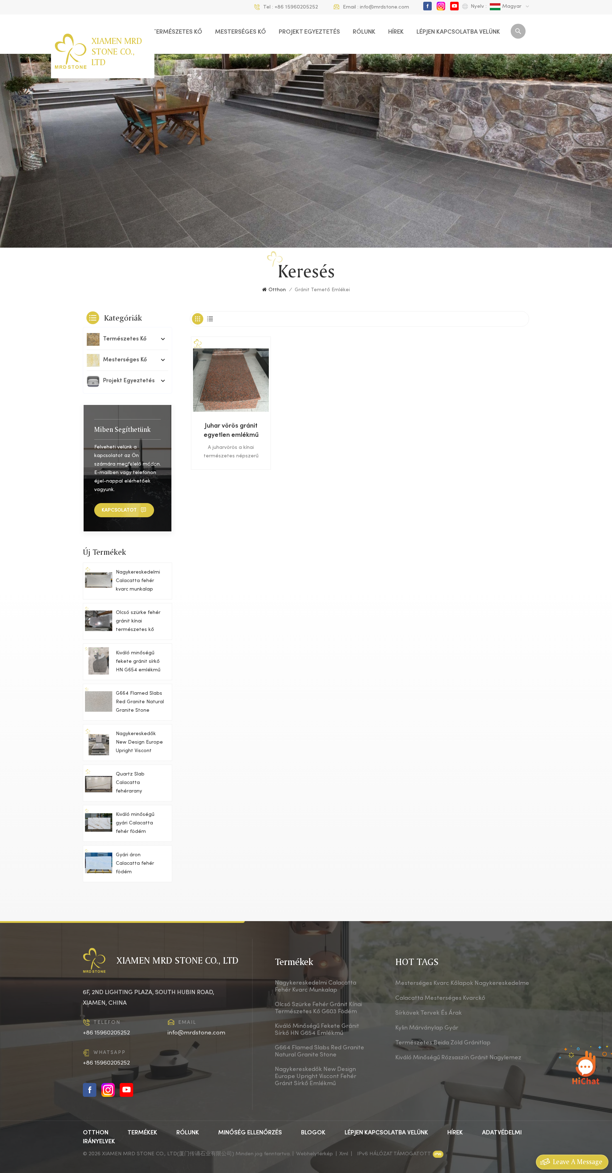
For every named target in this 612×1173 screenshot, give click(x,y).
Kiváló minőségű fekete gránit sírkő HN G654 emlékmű (138, 661)
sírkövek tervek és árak (428, 1013)
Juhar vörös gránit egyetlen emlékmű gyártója (231, 431)
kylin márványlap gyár (426, 1028)
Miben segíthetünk (122, 429)
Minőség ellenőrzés (250, 1133)
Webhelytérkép (314, 1153)
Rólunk (364, 32)
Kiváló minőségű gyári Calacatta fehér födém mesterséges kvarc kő (139, 824)
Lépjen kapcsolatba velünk (458, 32)
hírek (396, 32)
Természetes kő (177, 32)
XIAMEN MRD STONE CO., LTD (116, 51)
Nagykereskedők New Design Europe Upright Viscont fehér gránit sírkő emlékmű (139, 743)
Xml (343, 1153)
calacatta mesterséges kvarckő (440, 998)
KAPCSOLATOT (119, 510)
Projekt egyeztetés (309, 32)
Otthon (277, 290)
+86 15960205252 (296, 7)
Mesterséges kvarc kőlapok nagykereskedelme (462, 983)
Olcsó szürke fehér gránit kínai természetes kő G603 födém (138, 622)
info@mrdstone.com (384, 7)
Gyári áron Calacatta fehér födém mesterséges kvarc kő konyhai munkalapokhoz (139, 864)
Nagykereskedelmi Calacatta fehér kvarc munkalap (138, 581)
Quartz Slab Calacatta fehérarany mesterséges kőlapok (132, 784)
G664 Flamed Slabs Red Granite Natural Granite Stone (140, 702)
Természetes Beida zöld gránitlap (443, 1043)
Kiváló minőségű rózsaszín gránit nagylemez (458, 1058)
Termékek (142, 1133)
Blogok (313, 1133)
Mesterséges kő (240, 32)
